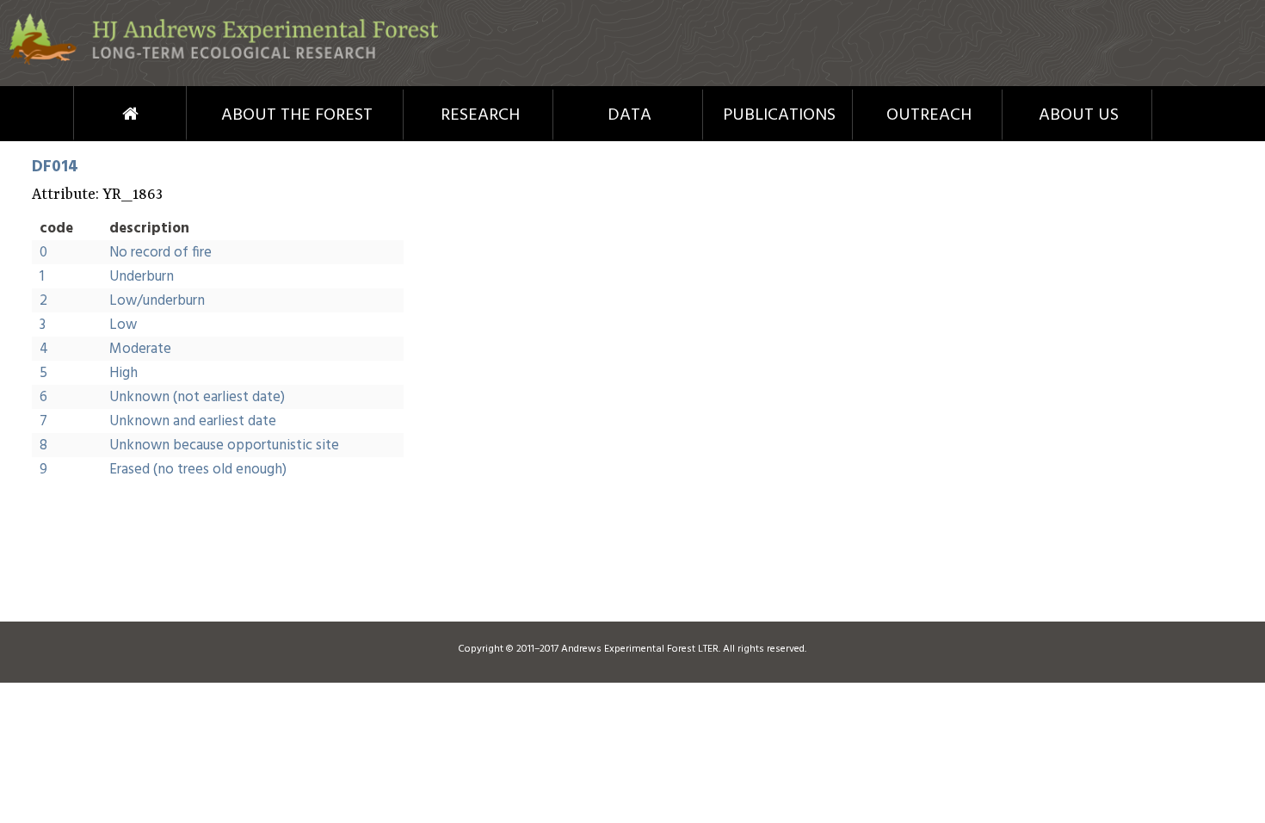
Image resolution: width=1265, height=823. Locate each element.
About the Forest (297, 115)
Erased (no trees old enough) (198, 469)
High (123, 373)
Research (480, 115)
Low (123, 325)
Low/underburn (157, 300)
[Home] (224, 61)
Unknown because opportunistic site (224, 445)
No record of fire (160, 252)
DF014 (55, 167)
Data (629, 115)
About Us (1079, 115)
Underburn (141, 276)
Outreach (929, 115)
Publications (779, 115)
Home (98, 113)
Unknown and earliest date (192, 421)
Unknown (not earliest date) (197, 397)
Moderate (140, 349)
